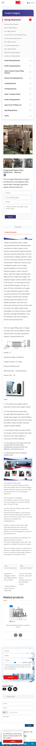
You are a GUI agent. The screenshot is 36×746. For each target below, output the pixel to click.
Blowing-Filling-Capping (11, 24)
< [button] (15, 635)
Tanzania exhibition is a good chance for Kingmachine (10, 588)
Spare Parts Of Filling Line (12, 105)
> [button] (20, 635)
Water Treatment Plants (12, 94)
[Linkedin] (16, 690)
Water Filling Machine (10, 28)
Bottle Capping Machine (12, 66)
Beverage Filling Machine (12, 20)
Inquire (10, 217)
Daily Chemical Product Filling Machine (14, 72)
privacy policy (14, 736)
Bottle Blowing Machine (12, 60)
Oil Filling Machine (10, 89)
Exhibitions (33, 2)
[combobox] (5, 712)
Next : (26, 567)
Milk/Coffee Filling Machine (12, 52)
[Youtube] (5, 690)
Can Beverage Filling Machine (13, 38)
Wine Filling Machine (10, 49)
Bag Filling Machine (10, 110)
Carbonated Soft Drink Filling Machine (15, 35)
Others (6, 116)
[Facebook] (10, 690)
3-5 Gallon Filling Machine (11, 45)
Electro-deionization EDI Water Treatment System (18, 626)
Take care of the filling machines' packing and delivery (25, 576)
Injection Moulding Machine (13, 78)
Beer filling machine (10, 42)
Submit (11, 677)
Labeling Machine (10, 83)
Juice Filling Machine (10, 31)
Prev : (11, 567)
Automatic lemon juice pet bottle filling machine (25, 582)
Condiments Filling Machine (12, 56)
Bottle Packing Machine (12, 100)
